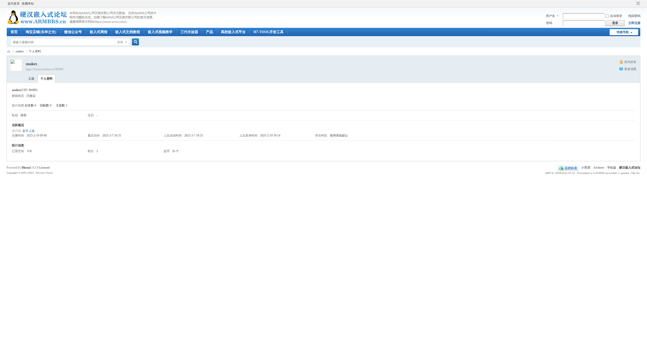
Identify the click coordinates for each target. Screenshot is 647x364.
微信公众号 (73, 32)
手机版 (611, 167)
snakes (20, 51)
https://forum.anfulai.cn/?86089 (44, 69)
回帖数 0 (45, 105)
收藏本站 (28, 3)
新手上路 (28, 131)
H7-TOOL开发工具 (268, 32)
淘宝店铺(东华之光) (41, 32)
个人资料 (46, 78)
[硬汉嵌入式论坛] (82, 25)
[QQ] (568, 167)
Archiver (598, 167)
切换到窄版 (637, 3)
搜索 (120, 42)
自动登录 (616, 16)
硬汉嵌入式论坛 (9, 51)
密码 (549, 23)
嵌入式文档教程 (127, 32)
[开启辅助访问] (633, 3)
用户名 (550, 16)
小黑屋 (585, 167)
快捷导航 (623, 32)
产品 (209, 32)
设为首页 (14, 3)
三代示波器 (189, 32)
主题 (31, 78)
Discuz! (26, 167)
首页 (14, 32)
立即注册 (634, 23)
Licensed (44, 167)
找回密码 (634, 16)
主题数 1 (61, 105)
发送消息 (630, 69)
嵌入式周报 (98, 32)
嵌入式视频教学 (160, 32)
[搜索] (135, 42)
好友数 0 (30, 105)
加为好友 (630, 62)
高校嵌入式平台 (233, 32)
